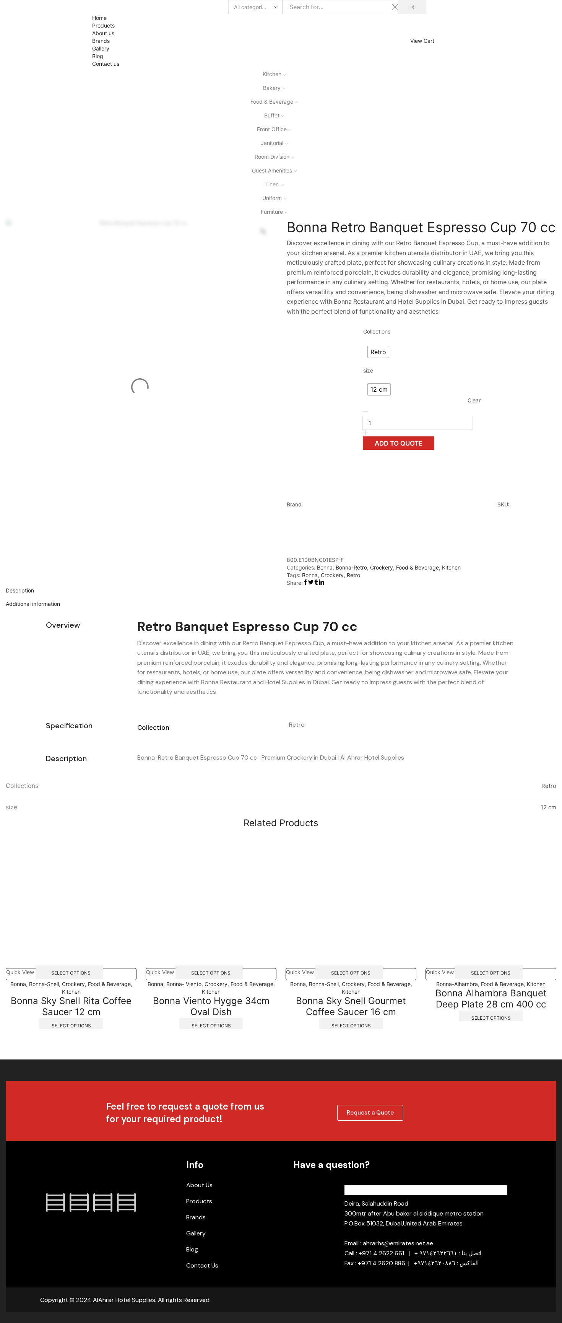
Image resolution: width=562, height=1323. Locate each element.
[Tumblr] (126, 1202)
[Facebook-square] (55, 1202)
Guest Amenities (272, 170)
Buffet (271, 115)
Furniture (272, 211)
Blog (97, 56)
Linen (272, 184)
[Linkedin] (102, 1202)
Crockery (381, 567)
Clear (474, 400)
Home (99, 18)
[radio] (378, 352)
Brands (101, 40)
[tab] (281, 590)
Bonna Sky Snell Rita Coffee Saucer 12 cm (71, 1006)
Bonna (325, 567)
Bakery (272, 88)
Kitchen (272, 74)
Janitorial (272, 143)
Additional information (33, 603)
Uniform (272, 198)
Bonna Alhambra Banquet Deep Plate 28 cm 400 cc (491, 999)
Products (103, 25)
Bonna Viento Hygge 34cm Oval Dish (211, 1006)
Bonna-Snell (44, 984)
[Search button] (412, 7)
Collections (376, 331)
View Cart (422, 41)
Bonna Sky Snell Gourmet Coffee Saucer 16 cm (351, 1006)
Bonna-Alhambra (457, 984)
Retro (353, 575)
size (368, 370)
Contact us (105, 63)
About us (103, 33)
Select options (71, 972)
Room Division (272, 156)
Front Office (272, 129)
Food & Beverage (271, 101)
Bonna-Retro (351, 567)
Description (20, 590)
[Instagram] (79, 1202)
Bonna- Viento (183, 984)
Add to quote (398, 443)
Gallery (100, 48)
